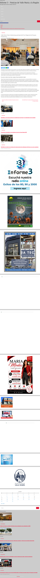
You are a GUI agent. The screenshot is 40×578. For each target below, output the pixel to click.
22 (7, 499)
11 (23, 496)
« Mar (2, 503)
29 (7, 501)
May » (4, 503)
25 (23, 499)
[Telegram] (5, 67)
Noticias (2, 11)
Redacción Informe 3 (3, 38)
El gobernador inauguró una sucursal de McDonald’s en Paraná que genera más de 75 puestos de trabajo (18, 572)
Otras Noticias (3, 554)
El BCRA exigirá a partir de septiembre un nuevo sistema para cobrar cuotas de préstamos (16, 556)
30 (12, 501)
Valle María (3, 32)
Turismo (2, 16)
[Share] (8, 67)
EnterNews (18, 576)
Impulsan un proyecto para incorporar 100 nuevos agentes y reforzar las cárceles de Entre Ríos (17, 540)
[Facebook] (1, 67)
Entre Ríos (2, 538)
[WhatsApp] (6, 67)
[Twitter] (3, 67)
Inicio (2, 6)
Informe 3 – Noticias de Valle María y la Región (19, 2)
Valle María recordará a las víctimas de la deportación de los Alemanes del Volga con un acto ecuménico (19, 147)
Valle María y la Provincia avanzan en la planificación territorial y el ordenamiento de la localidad (18, 117)
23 (12, 499)
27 (34, 499)
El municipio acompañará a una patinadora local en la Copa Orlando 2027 (14, 132)
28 (1, 501)
